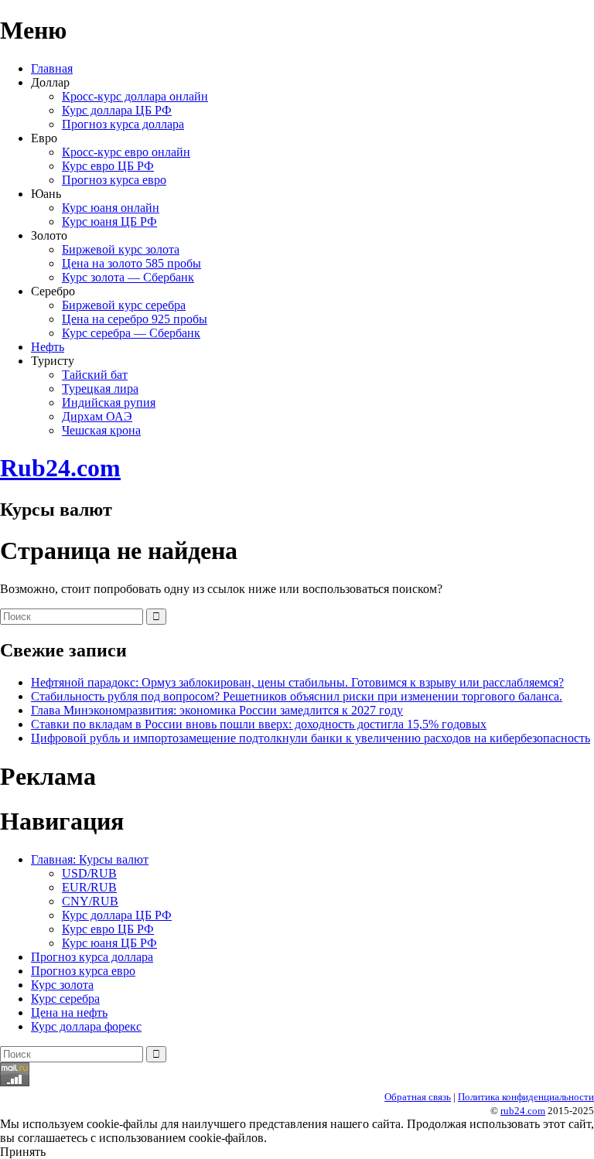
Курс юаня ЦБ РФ (109, 221)
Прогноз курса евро (114, 179)
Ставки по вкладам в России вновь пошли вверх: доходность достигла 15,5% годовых (258, 724)
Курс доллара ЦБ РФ (117, 110)
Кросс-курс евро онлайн (126, 152)
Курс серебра (65, 998)
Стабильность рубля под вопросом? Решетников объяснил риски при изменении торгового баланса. (296, 696)
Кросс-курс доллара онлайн (135, 96)
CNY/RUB (90, 901)
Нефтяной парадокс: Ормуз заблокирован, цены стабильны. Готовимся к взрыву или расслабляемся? (297, 682)
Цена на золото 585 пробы (131, 263)
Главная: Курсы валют (89, 859)
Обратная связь (417, 1097)
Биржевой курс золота (120, 249)
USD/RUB (89, 873)
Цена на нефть (69, 1012)
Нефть (47, 346)
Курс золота (62, 984)
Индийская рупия (108, 402)
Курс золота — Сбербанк (128, 277)
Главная (52, 68)
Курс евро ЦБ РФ (108, 165)
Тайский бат (95, 374)
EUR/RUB (89, 887)
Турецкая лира (100, 388)
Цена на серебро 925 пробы (134, 319)
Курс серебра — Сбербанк (131, 332)
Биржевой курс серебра (124, 305)
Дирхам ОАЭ (97, 416)
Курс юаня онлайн (110, 207)
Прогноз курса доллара (123, 124)
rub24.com (522, 1110)
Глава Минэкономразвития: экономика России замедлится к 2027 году (217, 710)
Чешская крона (101, 430)
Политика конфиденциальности (526, 1097)
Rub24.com (60, 468)
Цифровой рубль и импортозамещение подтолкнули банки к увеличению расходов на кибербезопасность (310, 738)
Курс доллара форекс (86, 1026)
